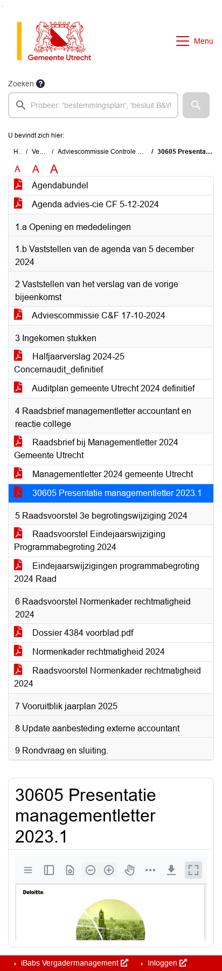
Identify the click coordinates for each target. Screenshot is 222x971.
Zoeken (21, 83)
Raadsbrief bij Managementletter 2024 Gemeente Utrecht (96, 449)
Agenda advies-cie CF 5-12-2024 (94, 204)
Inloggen (162, 963)
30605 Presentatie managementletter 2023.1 (116, 493)
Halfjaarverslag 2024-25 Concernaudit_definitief (69, 363)
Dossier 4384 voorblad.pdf (81, 632)
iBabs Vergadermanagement (70, 963)
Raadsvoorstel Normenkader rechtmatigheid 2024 (107, 677)
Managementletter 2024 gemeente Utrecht (111, 474)
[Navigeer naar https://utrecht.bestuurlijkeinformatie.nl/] (59, 41)
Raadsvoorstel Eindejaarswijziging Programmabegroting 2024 (89, 540)
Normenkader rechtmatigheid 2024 (97, 651)
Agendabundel (59, 185)
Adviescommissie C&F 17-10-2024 (97, 315)
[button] (196, 105)
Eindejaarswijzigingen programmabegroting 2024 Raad (106, 572)
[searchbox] (93, 105)
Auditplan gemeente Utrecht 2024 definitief (112, 388)
